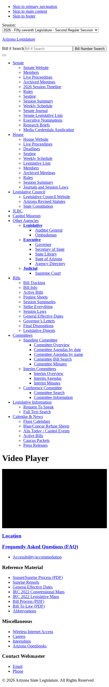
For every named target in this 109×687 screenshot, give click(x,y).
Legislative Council (29, 192)
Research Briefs (36, 125)
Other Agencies (26, 220)
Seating (29, 96)
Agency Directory (50, 263)
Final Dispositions (38, 325)
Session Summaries (39, 302)
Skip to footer (24, 16)
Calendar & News (28, 416)
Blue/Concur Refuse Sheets (46, 426)
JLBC (18, 211)
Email (17, 666)
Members (31, 72)
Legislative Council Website (46, 196)
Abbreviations (24, 611)
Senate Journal (35, 110)
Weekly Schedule (37, 106)
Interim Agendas (47, 378)
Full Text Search (37, 411)
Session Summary (38, 101)
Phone (18, 671)
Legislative (32, 225)
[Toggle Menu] (4, 55)
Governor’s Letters (39, 321)
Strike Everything (38, 306)
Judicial (30, 268)
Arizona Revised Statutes (44, 201)
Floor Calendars (36, 421)
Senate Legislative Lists (43, 115)
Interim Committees (39, 368)
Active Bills (33, 292)
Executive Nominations (42, 120)
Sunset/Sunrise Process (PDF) (38, 577)
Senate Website (36, 67)
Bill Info (30, 287)
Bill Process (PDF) (28, 601)
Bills (16, 278)
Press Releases (35, 445)
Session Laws (34, 311)
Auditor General (48, 230)
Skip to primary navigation (35, 6)
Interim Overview (48, 373)
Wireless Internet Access (33, 631)
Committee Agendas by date (57, 349)
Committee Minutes (50, 364)
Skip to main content (30, 11)
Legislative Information (32, 402)
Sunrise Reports (26, 582)
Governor (43, 244)
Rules (28, 91)
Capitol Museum (26, 216)
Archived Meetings (39, 82)
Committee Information (53, 397)
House (18, 134)
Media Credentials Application (48, 129)
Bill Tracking (34, 282)
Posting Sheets (35, 297)
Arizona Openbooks (30, 646)
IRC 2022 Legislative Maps (36, 596)
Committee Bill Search (53, 359)
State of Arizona (48, 259)
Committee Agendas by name (58, 354)
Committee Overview (52, 345)
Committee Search (49, 392)
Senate (18, 63)
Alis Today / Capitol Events (46, 431)
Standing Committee (40, 340)
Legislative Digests (39, 330)
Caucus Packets (36, 440)
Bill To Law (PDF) (29, 606)
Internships (22, 641)
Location (11, 536)
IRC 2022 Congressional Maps (39, 592)
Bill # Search (13, 48)
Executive (32, 239)
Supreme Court (48, 273)
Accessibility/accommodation (37, 557)
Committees (23, 335)
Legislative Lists (37, 163)
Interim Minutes (47, 383)
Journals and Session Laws (45, 187)
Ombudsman (46, 235)
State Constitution (38, 206)
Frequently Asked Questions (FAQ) (40, 546)
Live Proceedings (37, 77)
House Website (35, 139)
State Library (46, 254)
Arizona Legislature (18, 39)
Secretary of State (50, 249)
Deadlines (31, 149)
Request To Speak (38, 407)
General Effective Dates (43, 316)
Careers (19, 636)
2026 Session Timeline (42, 86)
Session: (9, 25)
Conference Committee (42, 388)
